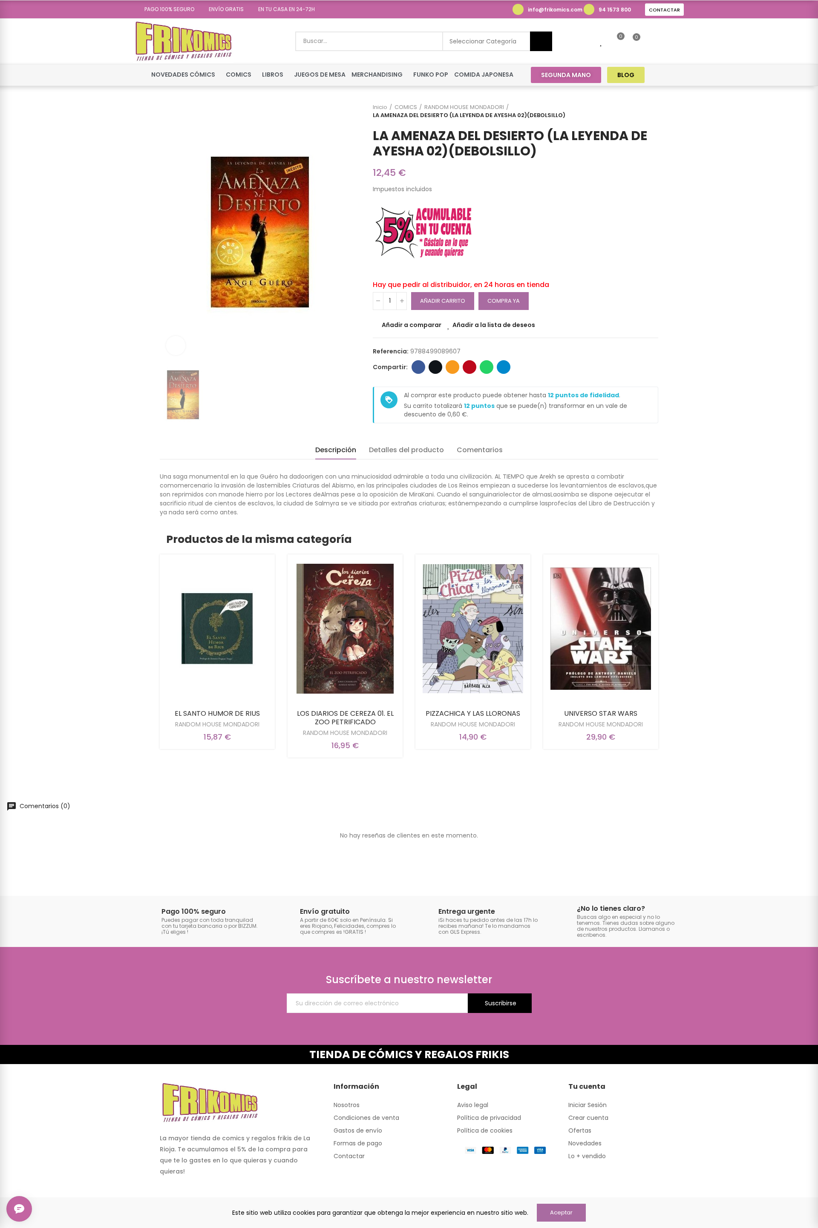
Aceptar (561, 1212)
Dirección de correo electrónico (452, 367)
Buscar (541, 41)
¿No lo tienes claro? (611, 908)
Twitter (435, 367)
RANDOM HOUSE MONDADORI (217, 724)
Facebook (418, 367)
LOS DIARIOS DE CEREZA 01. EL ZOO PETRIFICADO (345, 718)
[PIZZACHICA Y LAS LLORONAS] (472, 628)
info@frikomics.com (555, 9)
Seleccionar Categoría (482, 41)
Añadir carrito (442, 301)
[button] (166, 9)
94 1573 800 (615, 9)
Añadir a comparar (411, 325)
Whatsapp (486, 367)
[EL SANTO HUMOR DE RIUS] (217, 628)
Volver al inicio (641, 111)
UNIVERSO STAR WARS (600, 713)
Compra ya (503, 301)
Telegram (503, 367)
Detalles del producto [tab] (406, 450)
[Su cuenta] (651, 41)
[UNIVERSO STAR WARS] (600, 628)
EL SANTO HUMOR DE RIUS (217, 713)
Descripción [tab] (335, 450)
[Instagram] (678, 74)
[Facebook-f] (662, 74)
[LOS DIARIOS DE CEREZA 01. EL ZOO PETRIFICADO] (345, 628)
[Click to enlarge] (175, 345)
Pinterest (469, 367)
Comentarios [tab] (480, 450)
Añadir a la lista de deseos (493, 325)
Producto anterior (630, 111)
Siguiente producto (651, 111)
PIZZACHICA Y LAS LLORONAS (473, 713)
